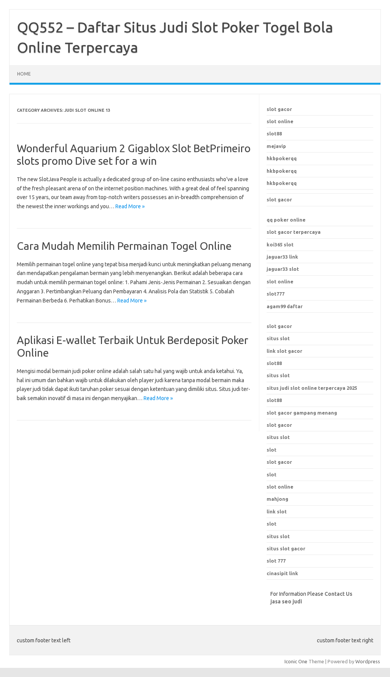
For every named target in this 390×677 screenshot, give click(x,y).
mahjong (277, 499)
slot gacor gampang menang (302, 412)
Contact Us (338, 594)
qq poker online (286, 219)
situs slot (278, 338)
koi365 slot (280, 244)
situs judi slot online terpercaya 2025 (312, 388)
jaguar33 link (282, 256)
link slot (277, 511)
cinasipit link (282, 573)
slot (272, 474)
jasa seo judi (286, 601)
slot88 (274, 133)
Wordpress (367, 661)
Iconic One (296, 661)
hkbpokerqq (282, 158)
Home (24, 73)
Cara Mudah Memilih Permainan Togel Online (124, 246)
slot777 (276, 293)
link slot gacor (284, 351)
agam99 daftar (285, 306)
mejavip (276, 146)
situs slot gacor (286, 548)
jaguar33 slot (283, 269)
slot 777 (276, 560)
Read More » (130, 206)
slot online (280, 121)
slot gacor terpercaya (294, 232)
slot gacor (279, 109)
